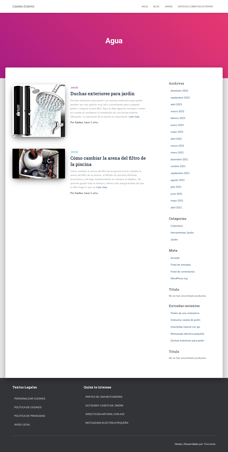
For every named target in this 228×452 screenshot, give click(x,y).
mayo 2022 (177, 131)
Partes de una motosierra (185, 313)
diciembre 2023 (179, 90)
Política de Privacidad (29, 415)
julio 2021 (176, 186)
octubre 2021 (178, 166)
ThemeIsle (210, 444)
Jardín (168, 6)
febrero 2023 (178, 118)
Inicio (145, 6)
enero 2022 (177, 152)
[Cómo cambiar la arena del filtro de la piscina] (38, 163)
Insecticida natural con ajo (185, 326)
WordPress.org (179, 278)
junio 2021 (176, 193)
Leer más (134, 116)
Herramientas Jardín (182, 232)
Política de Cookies (28, 407)
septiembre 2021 (180, 173)
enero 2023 (177, 125)
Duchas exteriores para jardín (102, 94)
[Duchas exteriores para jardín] (38, 110)
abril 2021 (176, 207)
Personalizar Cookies (29, 398)
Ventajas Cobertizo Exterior (195, 6)
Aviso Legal (22, 424)
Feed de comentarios (183, 271)
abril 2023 (176, 104)
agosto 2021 (178, 180)
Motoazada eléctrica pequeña (187, 333)
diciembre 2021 (179, 159)
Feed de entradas (181, 264)
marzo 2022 (177, 145)
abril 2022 (176, 138)
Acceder (175, 257)
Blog (156, 6)
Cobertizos (177, 225)
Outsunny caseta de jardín (185, 319)
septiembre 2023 (180, 97)
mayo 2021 (177, 200)
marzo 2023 (177, 111)
